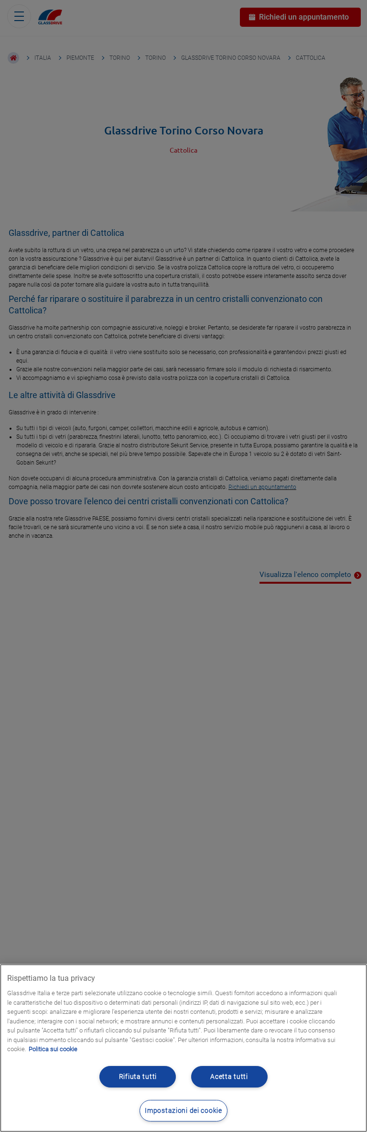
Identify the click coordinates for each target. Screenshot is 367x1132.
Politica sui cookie (53, 1049)
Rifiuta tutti (138, 1077)
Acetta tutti (229, 1077)
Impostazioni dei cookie (183, 1111)
